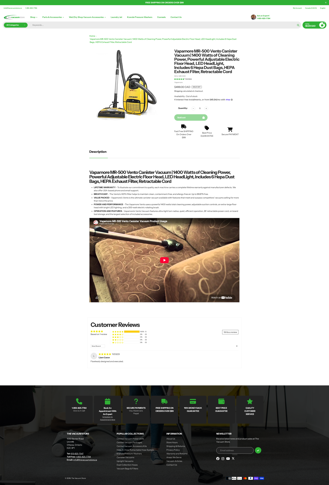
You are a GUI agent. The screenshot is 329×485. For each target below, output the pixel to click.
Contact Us (171, 465)
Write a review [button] (230, 332)
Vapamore (178, 82)
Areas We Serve (173, 457)
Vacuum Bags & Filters (127, 468)
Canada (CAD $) (311, 8)
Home (92, 36)
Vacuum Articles (174, 461)
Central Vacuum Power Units (130, 438)
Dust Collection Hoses (127, 465)
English (322, 8)
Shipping (178, 91)
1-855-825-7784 (31, 8)
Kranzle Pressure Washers (129, 453)
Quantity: (183, 108)
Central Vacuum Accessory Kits (132, 446)
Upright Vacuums (125, 461)
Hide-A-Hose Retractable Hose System (135, 450)
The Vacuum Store (78, 478)
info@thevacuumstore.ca (13, 8)
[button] (179, 79)
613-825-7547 (77, 453)
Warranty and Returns (177, 453)
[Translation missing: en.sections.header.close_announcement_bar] (326, 2)
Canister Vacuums (125, 457)
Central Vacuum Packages (129, 442)
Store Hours (172, 442)
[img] (105, 354)
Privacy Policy (173, 450)
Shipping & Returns (175, 446)
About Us (170, 438)
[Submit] (258, 450)
